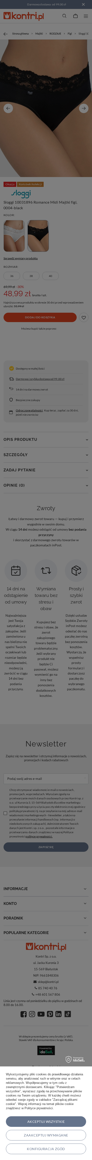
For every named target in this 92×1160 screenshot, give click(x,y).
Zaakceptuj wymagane (46, 1135)
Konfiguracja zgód (46, 1149)
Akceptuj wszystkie (46, 1122)
